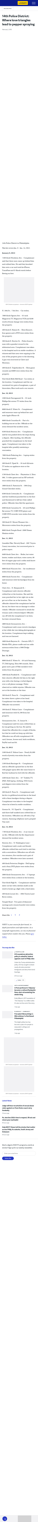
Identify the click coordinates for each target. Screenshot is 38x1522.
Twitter (15, 915)
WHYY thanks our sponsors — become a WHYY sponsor (19, 304)
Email (19, 915)
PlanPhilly (17, 1011)
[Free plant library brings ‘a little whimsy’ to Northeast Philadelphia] (7, 1018)
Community (26, 1011)
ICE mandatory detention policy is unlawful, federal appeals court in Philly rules (24, 956)
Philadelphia (8, 8)
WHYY (8, 3)
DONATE (23, 3)
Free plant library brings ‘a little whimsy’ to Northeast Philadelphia (24, 1016)
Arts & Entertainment (21, 985)
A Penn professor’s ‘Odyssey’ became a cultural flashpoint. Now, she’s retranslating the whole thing (25, 991)
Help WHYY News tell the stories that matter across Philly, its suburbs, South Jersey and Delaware (18, 1129)
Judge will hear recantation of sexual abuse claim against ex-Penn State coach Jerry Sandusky (18, 1107)
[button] (4, 1518)
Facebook (11, 915)
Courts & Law (19, 952)
